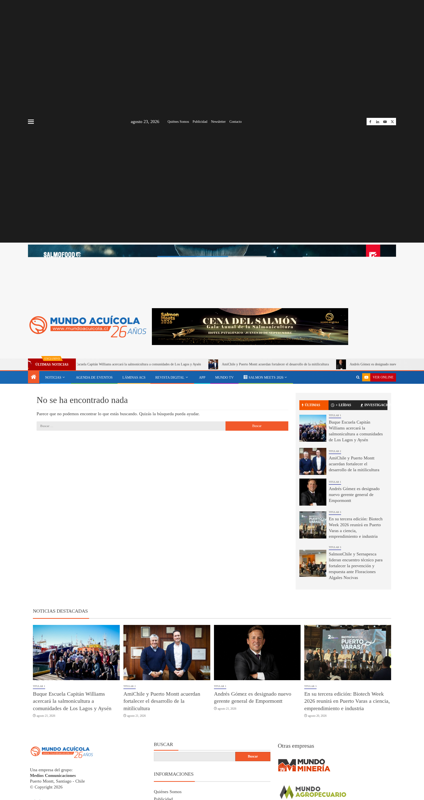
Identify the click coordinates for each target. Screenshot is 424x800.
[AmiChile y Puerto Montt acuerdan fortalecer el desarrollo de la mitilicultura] (312, 461)
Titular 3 (335, 512)
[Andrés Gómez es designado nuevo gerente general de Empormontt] (312, 492)
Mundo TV (224, 377)
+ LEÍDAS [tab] (343, 405)
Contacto (235, 122)
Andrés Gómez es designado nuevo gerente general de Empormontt (366, 364)
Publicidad (200, 122)
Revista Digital (170, 377)
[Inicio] (33, 377)
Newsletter (218, 122)
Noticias (53, 377)
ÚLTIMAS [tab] (312, 405)
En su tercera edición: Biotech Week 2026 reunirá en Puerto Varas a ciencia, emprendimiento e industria (347, 701)
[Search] (358, 377)
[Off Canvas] (31, 122)
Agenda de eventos (94, 377)
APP (202, 377)
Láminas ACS (134, 377)
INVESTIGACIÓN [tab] (375, 405)
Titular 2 (335, 451)
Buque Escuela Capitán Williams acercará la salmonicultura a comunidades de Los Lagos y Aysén (104, 364)
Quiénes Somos (178, 122)
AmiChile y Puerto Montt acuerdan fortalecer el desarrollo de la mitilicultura (245, 364)
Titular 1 (335, 415)
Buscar (163, 744)
